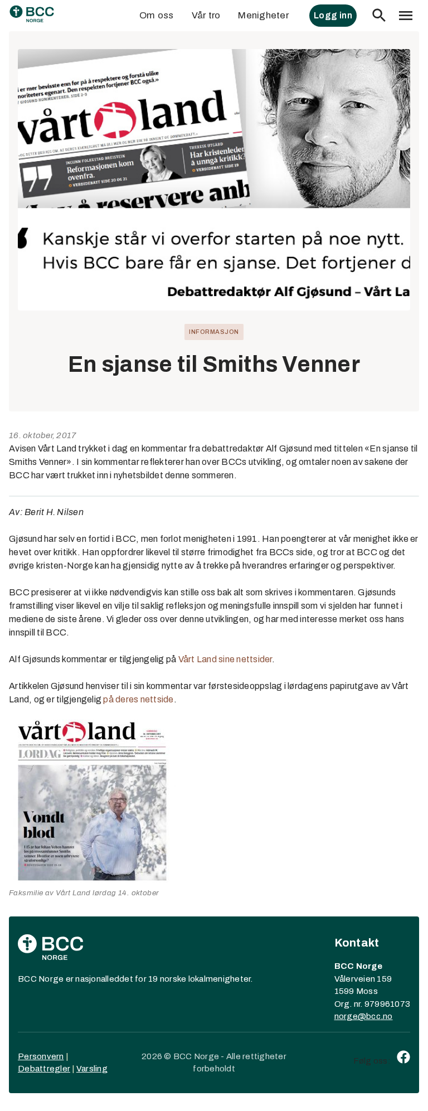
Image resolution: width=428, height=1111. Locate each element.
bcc (373, 1016)
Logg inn (333, 15)
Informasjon (214, 331)
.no (387, 1016)
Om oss (156, 15)
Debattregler (44, 1068)
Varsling (92, 1068)
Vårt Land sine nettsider (225, 659)
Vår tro (206, 15)
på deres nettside (138, 699)
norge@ (350, 1016)
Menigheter (263, 15)
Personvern (41, 1056)
